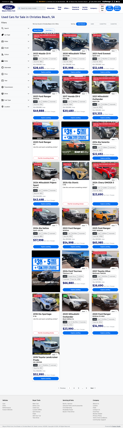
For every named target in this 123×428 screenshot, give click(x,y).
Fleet (34, 414)
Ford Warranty (67, 408)
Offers (66, 8)
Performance (7, 408)
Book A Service (117, 8)
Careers (95, 406)
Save (53, 51)
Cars (4, 404)
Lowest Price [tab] (103, 24)
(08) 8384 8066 (96, 2)
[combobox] (31, 8)
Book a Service (67, 404)
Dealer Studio (116, 426)
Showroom (50, 8)
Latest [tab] (92, 24)
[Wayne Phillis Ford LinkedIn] (119, 1)
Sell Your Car (102, 8)
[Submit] (19, 8)
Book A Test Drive (68, 412)
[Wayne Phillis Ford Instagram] (115, 1)
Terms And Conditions (100, 418)
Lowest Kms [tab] (114, 24)
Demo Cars (36, 406)
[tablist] (97, 24)
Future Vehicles (7, 410)
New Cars (36, 404)
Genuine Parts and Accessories (73, 406)
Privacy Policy (97, 416)
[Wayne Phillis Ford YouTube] (117, 1)
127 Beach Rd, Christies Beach (78, 2)
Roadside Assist (68, 410)
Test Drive (36, 418)
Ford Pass (96, 412)
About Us (96, 404)
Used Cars (36, 408)
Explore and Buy (46, 72)
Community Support (99, 420)
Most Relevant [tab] (81, 24)
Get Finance (109, 8)
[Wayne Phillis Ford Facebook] (112, 1)
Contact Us (96, 410)
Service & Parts (85, 8)
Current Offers (37, 410)
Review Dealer (97, 414)
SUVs (4, 406)
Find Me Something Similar (46, 158)
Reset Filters (38, 30)
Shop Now (59, 8)
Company (93, 8)
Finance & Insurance (75, 8)
